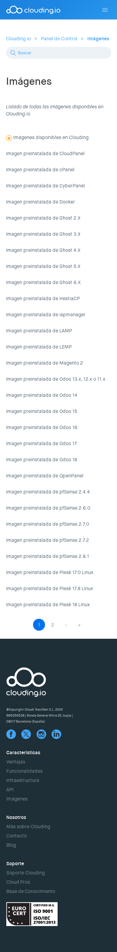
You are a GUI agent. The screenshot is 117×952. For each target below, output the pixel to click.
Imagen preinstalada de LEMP (39, 347)
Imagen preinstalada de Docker (40, 202)
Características (23, 752)
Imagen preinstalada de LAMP (39, 331)
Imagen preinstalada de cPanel (40, 169)
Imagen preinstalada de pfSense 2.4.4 (48, 492)
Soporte (15, 863)
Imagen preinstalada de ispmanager (46, 314)
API (10, 789)
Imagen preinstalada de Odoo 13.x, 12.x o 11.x (55, 379)
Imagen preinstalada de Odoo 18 (41, 459)
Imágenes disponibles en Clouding (50, 137)
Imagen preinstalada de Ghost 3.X (43, 234)
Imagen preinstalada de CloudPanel (45, 153)
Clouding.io (18, 39)
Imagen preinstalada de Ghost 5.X (43, 266)
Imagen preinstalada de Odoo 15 (41, 411)
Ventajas (15, 762)
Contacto (16, 836)
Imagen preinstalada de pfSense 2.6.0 (48, 508)
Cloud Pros (18, 882)
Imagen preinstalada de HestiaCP (43, 298)
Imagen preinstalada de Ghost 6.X (43, 282)
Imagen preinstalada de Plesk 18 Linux (48, 604)
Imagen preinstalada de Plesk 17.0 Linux (49, 572)
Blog (11, 845)
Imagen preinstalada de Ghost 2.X (43, 218)
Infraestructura (22, 780)
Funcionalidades (24, 771)
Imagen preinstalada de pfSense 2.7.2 (47, 540)
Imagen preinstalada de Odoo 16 (41, 427)
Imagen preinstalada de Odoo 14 (41, 395)
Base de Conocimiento (30, 891)
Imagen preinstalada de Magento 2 (44, 363)
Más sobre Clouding (28, 826)
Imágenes (98, 39)
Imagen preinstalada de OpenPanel (44, 476)
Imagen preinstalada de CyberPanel (45, 186)
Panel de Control (59, 39)
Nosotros (16, 817)
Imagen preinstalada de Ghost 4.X (43, 250)
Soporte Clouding (25, 873)
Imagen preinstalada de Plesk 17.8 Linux (49, 588)
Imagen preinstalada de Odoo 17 (41, 443)
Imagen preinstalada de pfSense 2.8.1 (47, 556)
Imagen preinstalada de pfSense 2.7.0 (47, 524)
